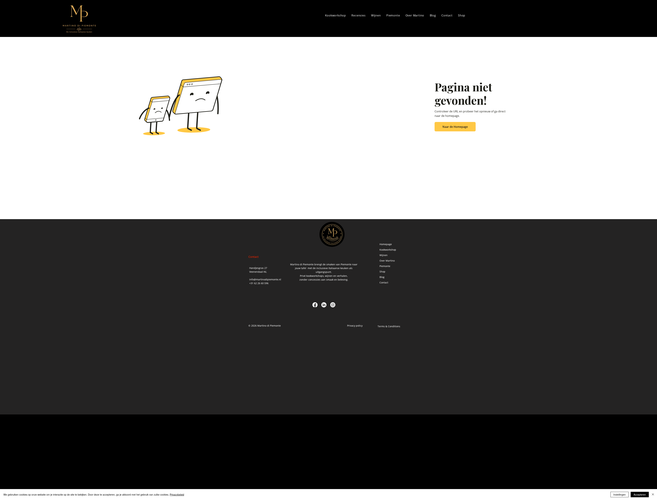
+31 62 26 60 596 (258, 283)
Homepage (385, 244)
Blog (381, 277)
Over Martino (387, 260)
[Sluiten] (653, 494)
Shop (382, 271)
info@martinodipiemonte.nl (265, 279)
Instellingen (619, 494)
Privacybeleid (177, 494)
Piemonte (384, 266)
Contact (383, 282)
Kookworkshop (387, 249)
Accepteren (640, 494)
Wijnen (383, 255)
